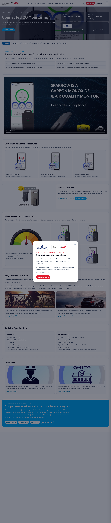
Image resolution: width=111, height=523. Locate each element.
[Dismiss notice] (75, 244)
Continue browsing (43, 277)
